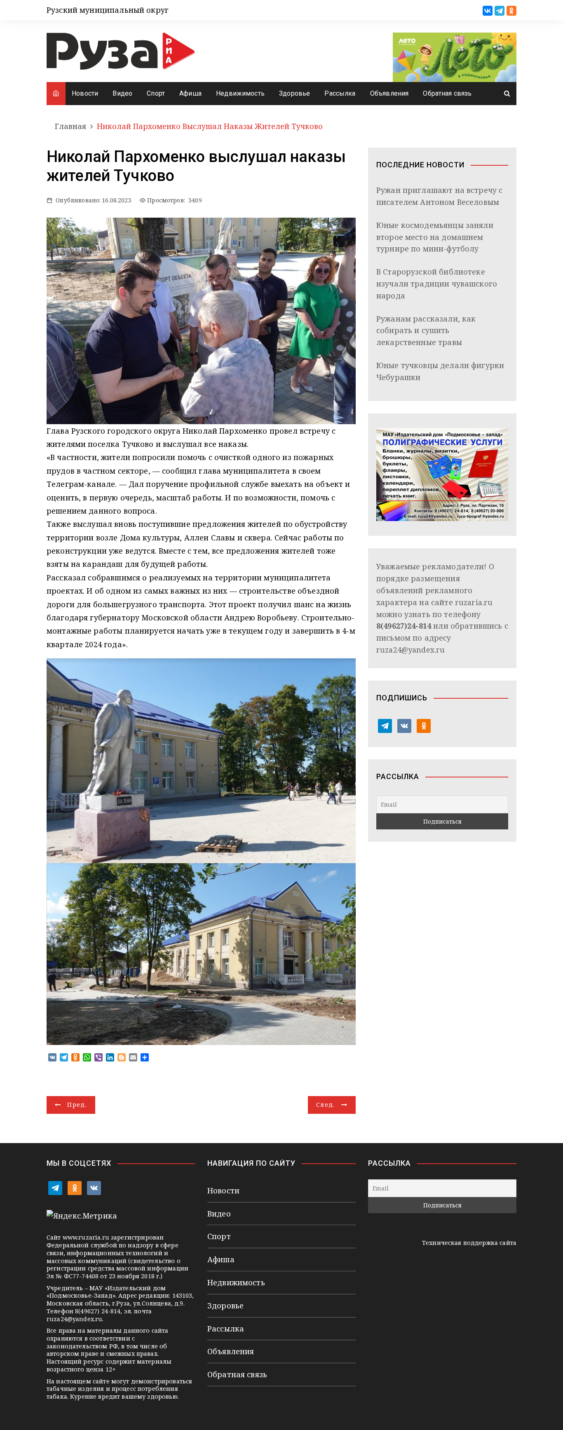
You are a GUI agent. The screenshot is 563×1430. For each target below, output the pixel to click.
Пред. (77, 1104)
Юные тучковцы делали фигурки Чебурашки (440, 371)
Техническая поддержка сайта (469, 1243)
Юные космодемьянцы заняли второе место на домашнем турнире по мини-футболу (434, 237)
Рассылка (339, 93)
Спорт (156, 93)
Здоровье (294, 93)
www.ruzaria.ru (86, 1237)
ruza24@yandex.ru (410, 650)
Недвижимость (240, 93)
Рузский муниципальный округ (108, 10)
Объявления (389, 93)
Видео (122, 93)
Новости (85, 93)
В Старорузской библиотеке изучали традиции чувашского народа (436, 284)
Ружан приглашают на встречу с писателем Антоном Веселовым (439, 196)
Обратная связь (447, 93)
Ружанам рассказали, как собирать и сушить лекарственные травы (426, 331)
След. (325, 1104)
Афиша (190, 93)
